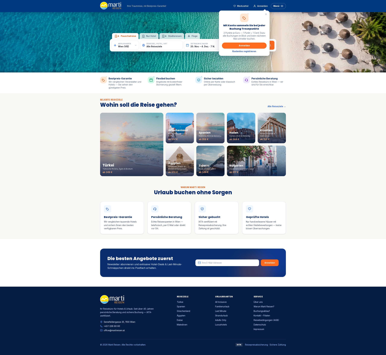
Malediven (182, 324)
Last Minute (220, 311)
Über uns (258, 302)
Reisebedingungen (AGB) (266, 320)
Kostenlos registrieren (244, 51)
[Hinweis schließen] (266, 14)
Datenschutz (260, 324)
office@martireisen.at (114, 330)
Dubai (180, 320)
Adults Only (220, 320)
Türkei (180, 302)
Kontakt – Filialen (262, 315)
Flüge (195, 36)
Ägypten (181, 315)
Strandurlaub (221, 315)
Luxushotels (221, 324)
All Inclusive (221, 302)
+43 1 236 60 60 (112, 326)
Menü (276, 6)
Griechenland (183, 311)
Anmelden (244, 45)
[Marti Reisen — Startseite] (110, 6)
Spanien (181, 306)
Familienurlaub (222, 306)
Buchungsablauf (262, 311)
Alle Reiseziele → (277, 106)
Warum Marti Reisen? (264, 306)
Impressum (259, 329)
